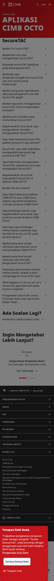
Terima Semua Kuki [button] (17, 561)
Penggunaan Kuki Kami (15, 552)
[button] (12, 570)
